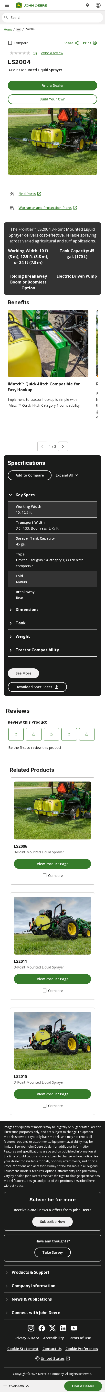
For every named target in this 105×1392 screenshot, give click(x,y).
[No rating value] (21, 53)
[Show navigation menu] (7, 5)
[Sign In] (98, 5)
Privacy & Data (26, 1338)
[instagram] (31, 1328)
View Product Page (52, 863)
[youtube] (74, 1328)
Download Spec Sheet (34, 687)
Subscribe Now (52, 1221)
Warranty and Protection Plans (45, 207)
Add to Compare (30, 475)
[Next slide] (63, 446)
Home (8, 29)
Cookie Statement (23, 1348)
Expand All (64, 475)
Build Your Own (52, 99)
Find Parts (27, 193)
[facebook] (42, 1328)
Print (87, 43)
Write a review (52, 53)
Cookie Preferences (81, 1348)
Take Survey (52, 1252)
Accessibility (53, 1338)
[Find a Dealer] (87, 5)
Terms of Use (79, 1338)
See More (23, 673)
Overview (16, 1386)
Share (68, 43)
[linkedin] (63, 1328)
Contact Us (52, 1348)
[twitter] (52, 1328)
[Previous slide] (42, 446)
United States (52, 1358)
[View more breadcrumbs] (18, 30)
